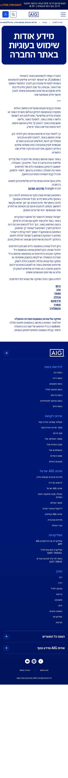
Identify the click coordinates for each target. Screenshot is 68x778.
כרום (58, 286)
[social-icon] (40, 661)
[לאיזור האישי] (5, 14)
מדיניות (40, 188)
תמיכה (31, 188)
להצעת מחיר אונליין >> (10, 4)
